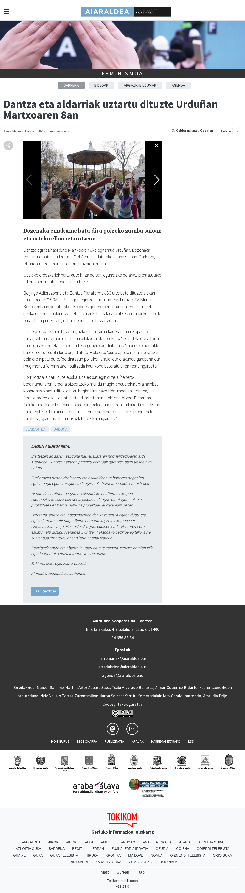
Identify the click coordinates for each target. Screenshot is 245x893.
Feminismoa (123, 73)
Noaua (156, 855)
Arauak (138, 741)
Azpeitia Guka (210, 842)
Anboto (128, 842)
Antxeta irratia (157, 842)
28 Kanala (168, 862)
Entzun (226, 131)
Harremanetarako (165, 741)
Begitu (78, 849)
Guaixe (19, 855)
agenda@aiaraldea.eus (122, 675)
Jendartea (35, 429)
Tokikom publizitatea (122, 880)
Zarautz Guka (108, 862)
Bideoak (101, 85)
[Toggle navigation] (6, 11)
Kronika (113, 855)
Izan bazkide (45, 591)
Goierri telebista (213, 849)
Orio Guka (222, 855)
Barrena (57, 849)
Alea (89, 842)
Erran (98, 849)
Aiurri (71, 842)
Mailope (135, 855)
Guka (38, 855)
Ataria (185, 842)
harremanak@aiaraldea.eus (122, 658)
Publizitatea (114, 741)
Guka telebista (64, 855)
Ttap (141, 872)
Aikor (53, 842)
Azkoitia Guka (28, 849)
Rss (191, 741)
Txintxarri (78, 862)
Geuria (162, 849)
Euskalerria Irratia (129, 849)
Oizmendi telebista (187, 855)
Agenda (178, 85)
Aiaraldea (31, 842)
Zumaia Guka (140, 862)
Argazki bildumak (140, 85)
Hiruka (92, 855)
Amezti (107, 842)
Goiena (182, 849)
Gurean (123, 872)
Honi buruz (60, 741)
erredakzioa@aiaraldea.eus (122, 667)
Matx (105, 872)
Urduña (60, 429)
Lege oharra (87, 741)
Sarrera (71, 85)
